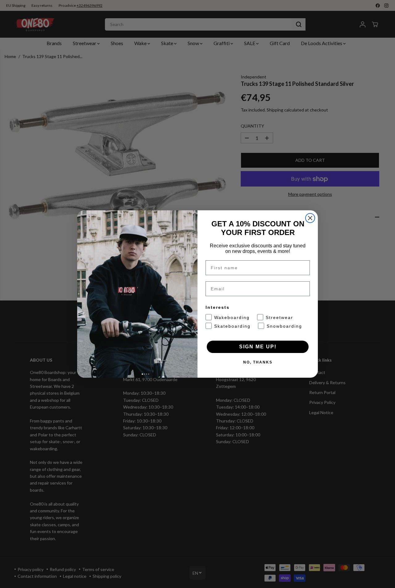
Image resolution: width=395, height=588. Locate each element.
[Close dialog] (310, 218)
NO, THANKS (257, 362)
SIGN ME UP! (257, 346)
